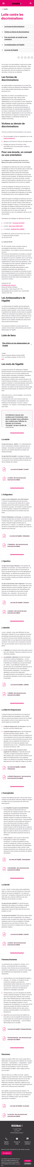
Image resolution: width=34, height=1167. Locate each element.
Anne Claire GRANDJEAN (16, 226)
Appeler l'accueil (6, 1143)
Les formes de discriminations (14, 26)
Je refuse (27, 1163)
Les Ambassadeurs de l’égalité (14, 45)
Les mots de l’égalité (11, 50)
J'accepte (27, 1161)
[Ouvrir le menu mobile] (3, 4)
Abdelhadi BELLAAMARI (17, 229)
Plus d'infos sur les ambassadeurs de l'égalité (16, 344)
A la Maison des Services (9, 285)
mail (3, 359)
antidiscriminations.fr (9, 138)
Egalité (6, 9)
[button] (22, 57)
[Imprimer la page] (18, 57)
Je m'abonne (7, 1153)
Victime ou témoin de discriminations (16, 32)
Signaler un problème (28, 1143)
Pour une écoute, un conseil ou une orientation (15, 38)
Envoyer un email (17, 1143)
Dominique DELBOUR (18, 223)
